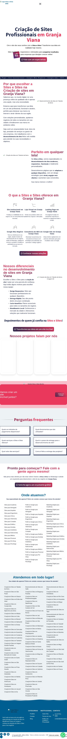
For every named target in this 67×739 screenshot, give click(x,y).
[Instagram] (4, 734)
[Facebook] (8, 734)
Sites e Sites (25, 735)
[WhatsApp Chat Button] (62, 734)
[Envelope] (1, 737)
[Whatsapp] (1, 734)
